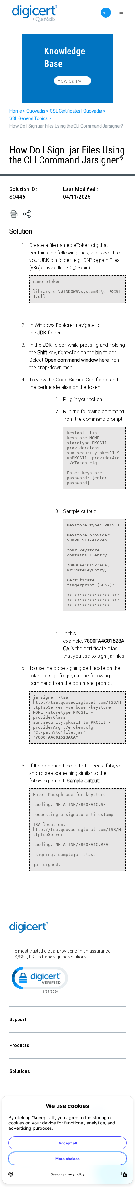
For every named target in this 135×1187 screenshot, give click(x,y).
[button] (39, 979)
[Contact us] (106, 13)
